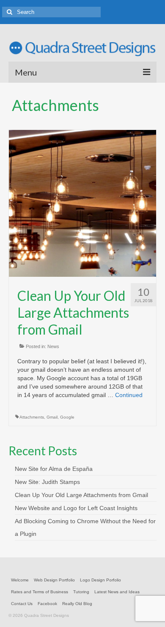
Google (67, 417)
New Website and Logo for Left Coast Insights (76, 508)
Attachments (31, 417)
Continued (129, 395)
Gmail (52, 417)
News (53, 346)
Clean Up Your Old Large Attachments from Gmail (81, 495)
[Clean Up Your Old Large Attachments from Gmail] (82, 203)
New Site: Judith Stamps (47, 481)
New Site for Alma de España (54, 468)
